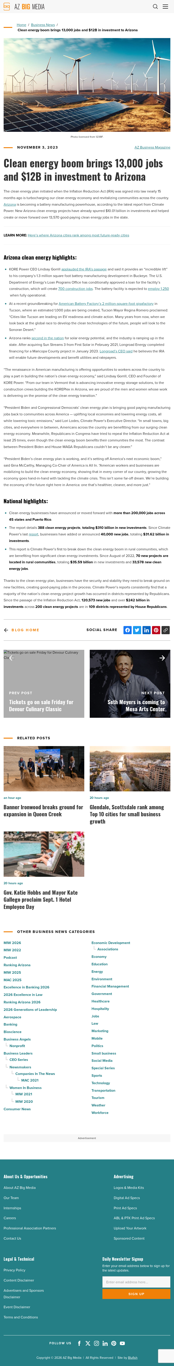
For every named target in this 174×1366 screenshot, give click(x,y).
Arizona (10, 204)
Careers (10, 1218)
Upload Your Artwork (130, 1228)
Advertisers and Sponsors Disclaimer (24, 1294)
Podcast (10, 957)
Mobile (97, 1038)
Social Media (102, 1060)
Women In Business (26, 1087)
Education (100, 964)
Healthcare (101, 1001)
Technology (101, 1083)
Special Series (103, 1068)
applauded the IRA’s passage (84, 269)
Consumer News (17, 1109)
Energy (97, 971)
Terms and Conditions (21, 1317)
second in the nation (47, 338)
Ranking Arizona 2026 (22, 1002)
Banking (10, 1024)
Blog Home (25, 630)
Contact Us (12, 1238)
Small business (104, 1053)
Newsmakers (20, 1067)
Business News (43, 24)
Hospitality (100, 1008)
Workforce (100, 1112)
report (33, 534)
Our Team (11, 1197)
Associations (107, 949)
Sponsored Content (129, 1238)
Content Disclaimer (19, 1280)
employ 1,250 (158, 288)
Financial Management (110, 986)
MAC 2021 (30, 1080)
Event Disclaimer (17, 1307)
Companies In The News (35, 1073)
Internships (12, 1208)
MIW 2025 (12, 972)
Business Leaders (18, 1053)
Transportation (103, 1090)
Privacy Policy (14, 1270)
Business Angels (17, 1039)
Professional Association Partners (30, 1228)
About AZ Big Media (20, 1187)
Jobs (95, 1016)
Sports (97, 1075)
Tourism (98, 1097)
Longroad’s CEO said (116, 351)
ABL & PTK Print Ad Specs (134, 1218)
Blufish (133, 1357)
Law (95, 1023)
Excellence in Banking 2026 (26, 987)
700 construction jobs (75, 288)
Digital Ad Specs (127, 1197)
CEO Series (19, 1059)
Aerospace (12, 1017)
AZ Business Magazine (152, 147)
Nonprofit (17, 1045)
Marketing (100, 1031)
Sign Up (136, 1294)
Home (21, 24)
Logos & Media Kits (129, 1187)
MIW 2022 (12, 950)
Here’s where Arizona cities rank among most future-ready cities (78, 235)
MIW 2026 (12, 942)
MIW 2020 (24, 1101)
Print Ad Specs (125, 1208)
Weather (98, 1105)
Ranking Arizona (17, 965)
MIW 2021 (23, 1094)
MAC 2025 (13, 980)
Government (102, 993)
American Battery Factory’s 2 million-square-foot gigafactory (106, 303)
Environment (102, 979)
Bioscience (13, 1031)
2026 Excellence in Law (23, 994)
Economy (99, 956)
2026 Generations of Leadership (30, 1009)
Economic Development (111, 942)
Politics (97, 1045)
